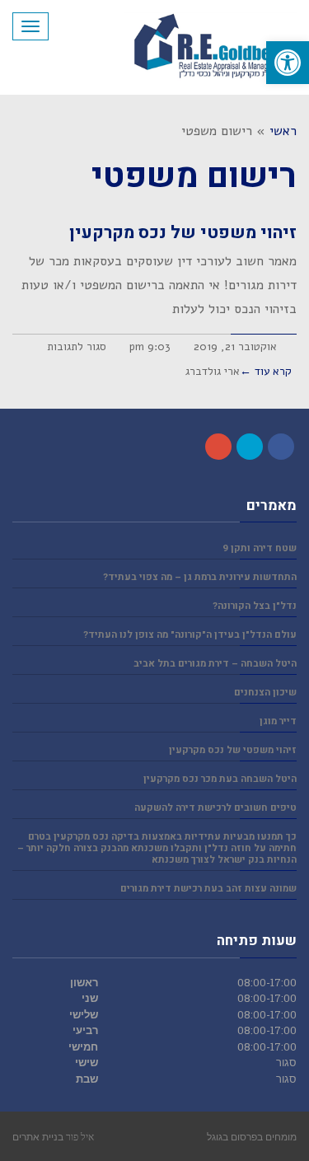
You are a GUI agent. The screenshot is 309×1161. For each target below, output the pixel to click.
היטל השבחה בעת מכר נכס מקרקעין (220, 779)
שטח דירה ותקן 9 (259, 548)
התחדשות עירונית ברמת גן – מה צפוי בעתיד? (200, 577)
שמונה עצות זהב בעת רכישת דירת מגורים (208, 889)
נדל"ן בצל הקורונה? (255, 606)
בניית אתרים (37, 1136)
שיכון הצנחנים (265, 693)
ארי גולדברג (212, 371)
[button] (287, 62)
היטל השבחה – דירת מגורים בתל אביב (215, 664)
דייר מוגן (278, 721)
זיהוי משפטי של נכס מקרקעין (183, 233)
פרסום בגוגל (232, 1136)
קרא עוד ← (266, 371)
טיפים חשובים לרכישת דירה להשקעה (215, 808)
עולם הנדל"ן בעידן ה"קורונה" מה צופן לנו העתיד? (190, 635)
